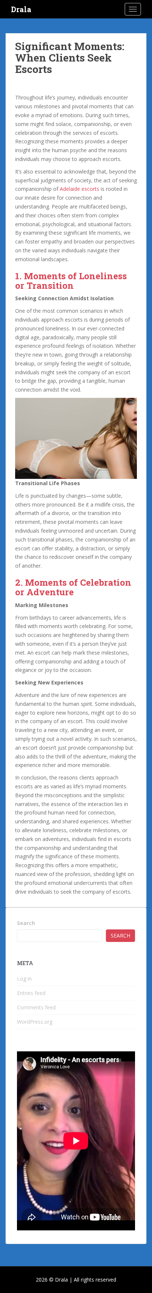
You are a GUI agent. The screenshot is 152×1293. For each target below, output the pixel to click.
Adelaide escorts (79, 188)
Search (26, 922)
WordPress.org (34, 1021)
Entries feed (31, 992)
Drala (21, 9)
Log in (24, 978)
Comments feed (36, 1007)
